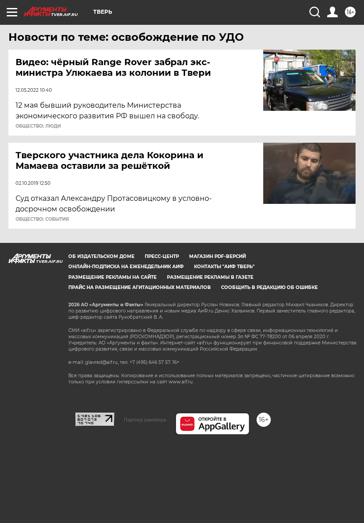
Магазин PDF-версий (217, 256)
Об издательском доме (101, 256)
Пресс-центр (162, 256)
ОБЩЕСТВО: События (42, 219)
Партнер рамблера (145, 419)
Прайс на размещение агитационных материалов (139, 287)
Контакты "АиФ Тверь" (224, 266)
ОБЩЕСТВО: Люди (38, 126)
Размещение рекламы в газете (210, 277)
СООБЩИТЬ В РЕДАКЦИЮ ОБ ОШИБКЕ (269, 287)
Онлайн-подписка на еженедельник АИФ (126, 266)
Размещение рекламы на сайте (112, 277)
